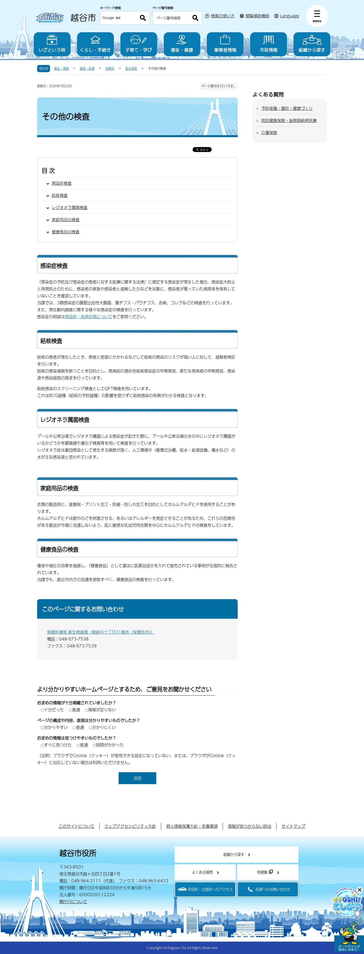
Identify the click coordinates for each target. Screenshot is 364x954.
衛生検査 (131, 68)
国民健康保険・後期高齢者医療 (289, 120)
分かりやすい (56, 727)
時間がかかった (110, 745)
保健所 (109, 68)
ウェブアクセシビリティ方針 (130, 826)
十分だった (54, 710)
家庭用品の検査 (65, 219)
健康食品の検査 (65, 232)
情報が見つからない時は (249, 826)
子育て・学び (138, 49)
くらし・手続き (95, 49)
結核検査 (60, 195)
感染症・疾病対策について (88, 316)
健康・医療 (87, 68)
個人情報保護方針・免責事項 (192, 826)
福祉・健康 (182, 49)
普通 (76, 710)
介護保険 (269, 132)
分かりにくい (104, 727)
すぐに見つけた (58, 745)
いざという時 (52, 49)
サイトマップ (293, 826)
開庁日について (73, 901)
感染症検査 (62, 183)
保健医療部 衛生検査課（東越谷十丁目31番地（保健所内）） (101, 632)
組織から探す (312, 49)
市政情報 (269, 49)
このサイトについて (76, 826)
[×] (349, 937)
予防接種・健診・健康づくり (287, 108)
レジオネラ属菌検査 (69, 207)
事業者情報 (225, 49)
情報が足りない (102, 710)
